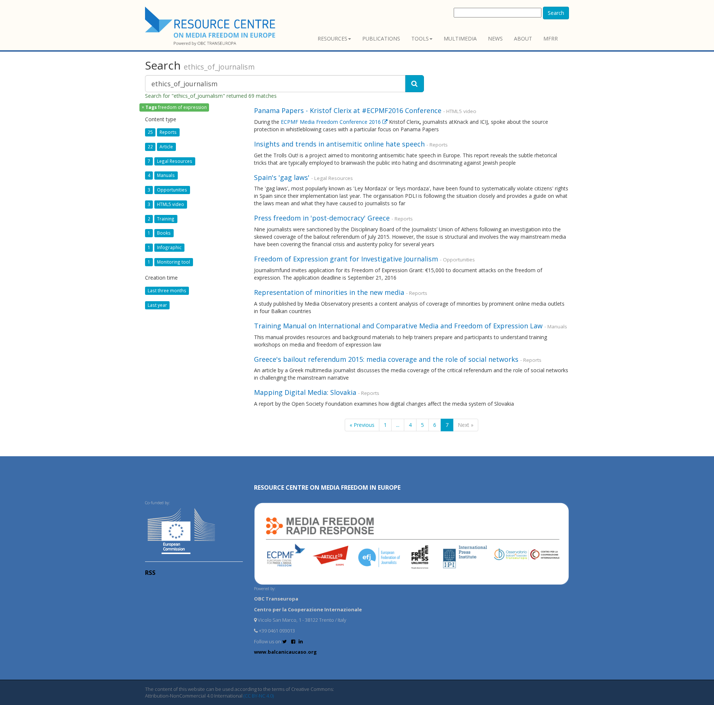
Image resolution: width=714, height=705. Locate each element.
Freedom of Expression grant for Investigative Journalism (347, 258)
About (523, 38)
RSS (150, 573)
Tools (420, 38)
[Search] (414, 83)
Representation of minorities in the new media (329, 292)
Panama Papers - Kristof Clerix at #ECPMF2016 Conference (347, 110)
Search (556, 12)
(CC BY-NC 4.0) (259, 695)
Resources (332, 38)
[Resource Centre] (211, 26)
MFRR (550, 38)
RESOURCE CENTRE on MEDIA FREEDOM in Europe (327, 487)
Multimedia (460, 38)
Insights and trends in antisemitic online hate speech (339, 143)
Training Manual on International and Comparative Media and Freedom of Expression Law (398, 325)
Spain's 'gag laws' (281, 177)
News (495, 38)
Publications (381, 38)
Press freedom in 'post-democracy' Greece (322, 217)
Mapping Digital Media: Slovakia (305, 392)
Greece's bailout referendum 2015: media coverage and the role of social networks (386, 359)
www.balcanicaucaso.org (285, 651)
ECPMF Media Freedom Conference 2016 (331, 121)
